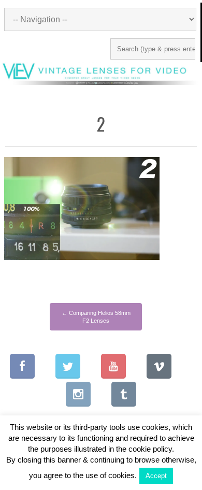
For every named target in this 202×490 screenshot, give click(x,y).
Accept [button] (156, 476)
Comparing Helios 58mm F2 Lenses (96, 317)
